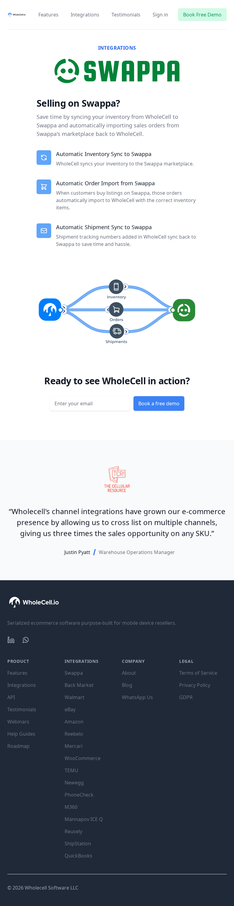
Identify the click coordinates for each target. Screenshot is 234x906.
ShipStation (78, 843)
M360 (71, 807)
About (129, 673)
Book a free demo (158, 403)
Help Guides (21, 733)
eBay (70, 709)
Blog (127, 685)
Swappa (74, 673)
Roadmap (18, 746)
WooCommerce (83, 758)
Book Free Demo (202, 14)
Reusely (73, 831)
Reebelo (74, 733)
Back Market (79, 685)
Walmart (74, 697)
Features (48, 14)
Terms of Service (198, 673)
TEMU (71, 770)
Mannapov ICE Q (84, 819)
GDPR (186, 697)
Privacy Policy (194, 685)
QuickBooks (78, 855)
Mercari (74, 746)
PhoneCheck (79, 794)
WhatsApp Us (137, 697)
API (11, 697)
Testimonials (126, 14)
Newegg (74, 782)
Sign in (160, 14)
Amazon (74, 721)
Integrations (85, 14)
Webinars (18, 721)
